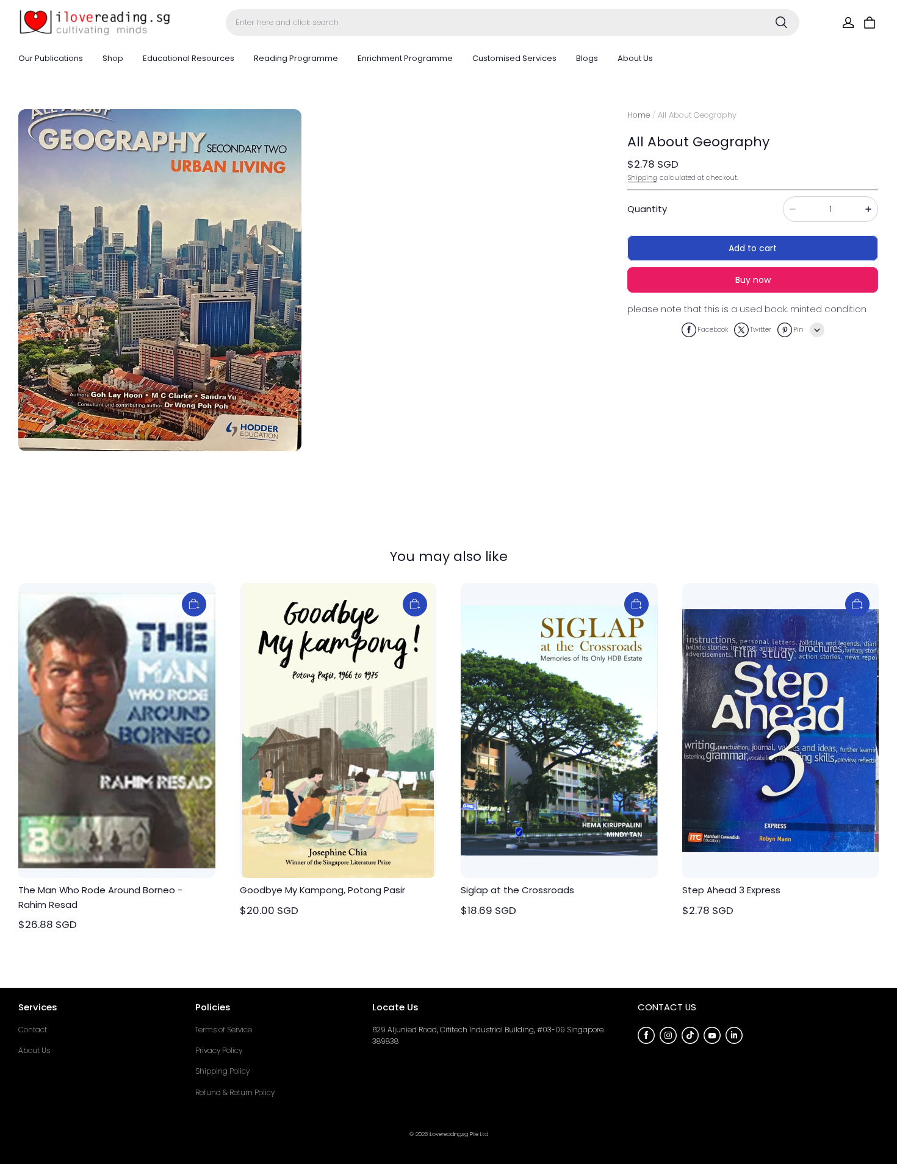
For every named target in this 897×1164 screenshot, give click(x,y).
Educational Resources (188, 58)
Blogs (587, 58)
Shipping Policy (222, 1071)
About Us (635, 58)
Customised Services (514, 58)
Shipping (642, 177)
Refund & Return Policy (235, 1092)
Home (638, 115)
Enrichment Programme (405, 58)
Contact (32, 1029)
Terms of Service (223, 1029)
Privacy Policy (218, 1050)
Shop (113, 58)
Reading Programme (296, 58)
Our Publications (50, 58)
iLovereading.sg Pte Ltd (459, 1134)
